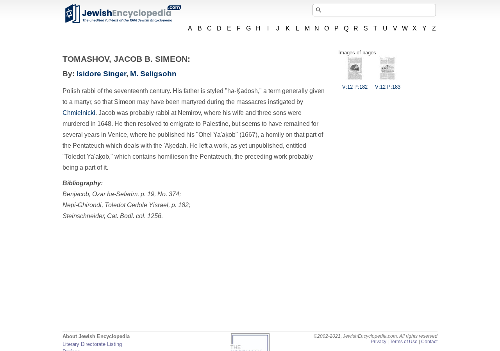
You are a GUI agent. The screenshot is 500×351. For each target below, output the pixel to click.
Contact (429, 341)
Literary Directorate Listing (92, 344)
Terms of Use (404, 341)
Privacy (378, 341)
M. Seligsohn (153, 74)
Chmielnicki (78, 112)
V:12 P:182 (355, 87)
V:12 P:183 (387, 87)
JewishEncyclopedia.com (122, 13)
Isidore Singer (101, 74)
